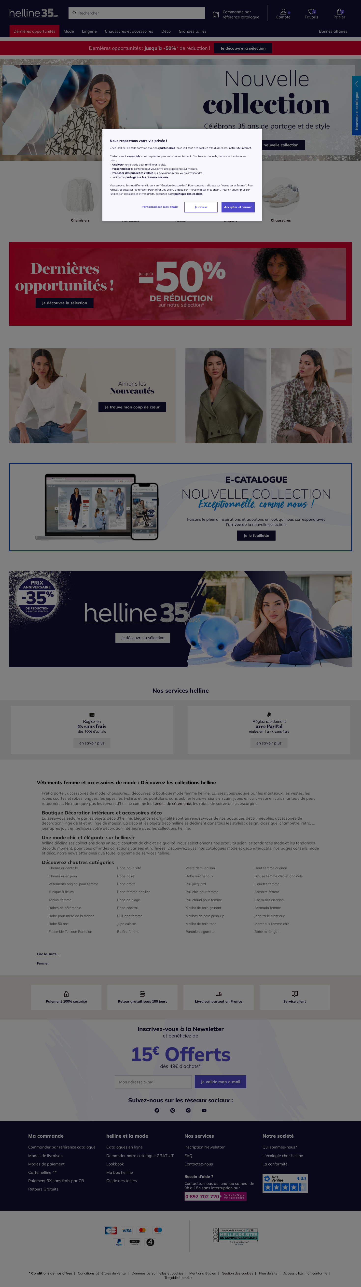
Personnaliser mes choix (160, 207)
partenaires (167, 148)
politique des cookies (188, 194)
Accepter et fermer (238, 207)
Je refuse (201, 207)
